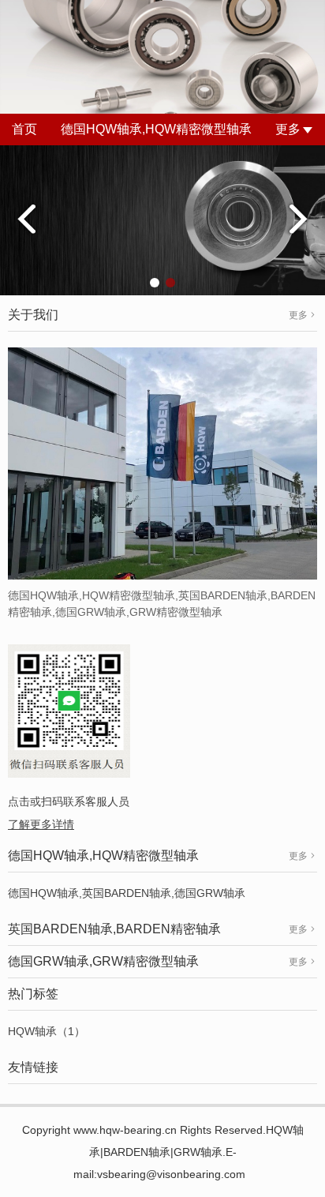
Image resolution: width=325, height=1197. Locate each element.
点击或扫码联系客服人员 (68, 801)
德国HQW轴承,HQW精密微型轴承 (156, 129)
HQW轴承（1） (46, 1031)
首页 (24, 129)
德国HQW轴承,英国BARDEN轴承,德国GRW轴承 (126, 893)
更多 (288, 129)
